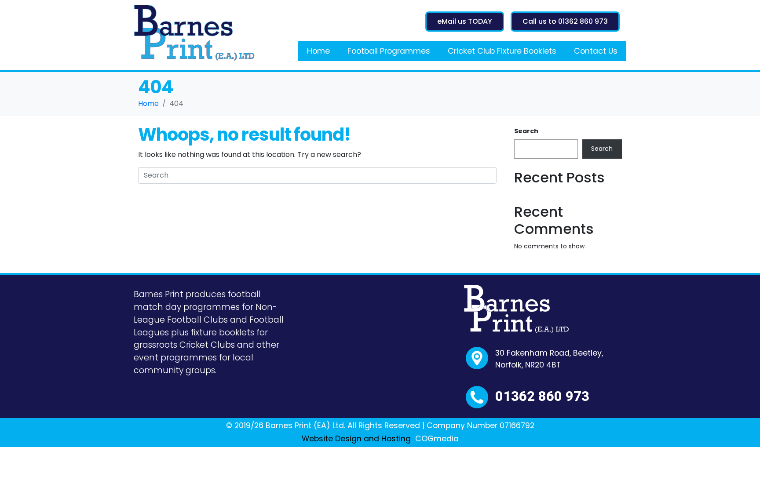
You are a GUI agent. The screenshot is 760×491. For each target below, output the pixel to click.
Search (526, 131)
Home (318, 51)
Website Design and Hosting (356, 438)
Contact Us (596, 51)
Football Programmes (388, 51)
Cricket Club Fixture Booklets (502, 51)
